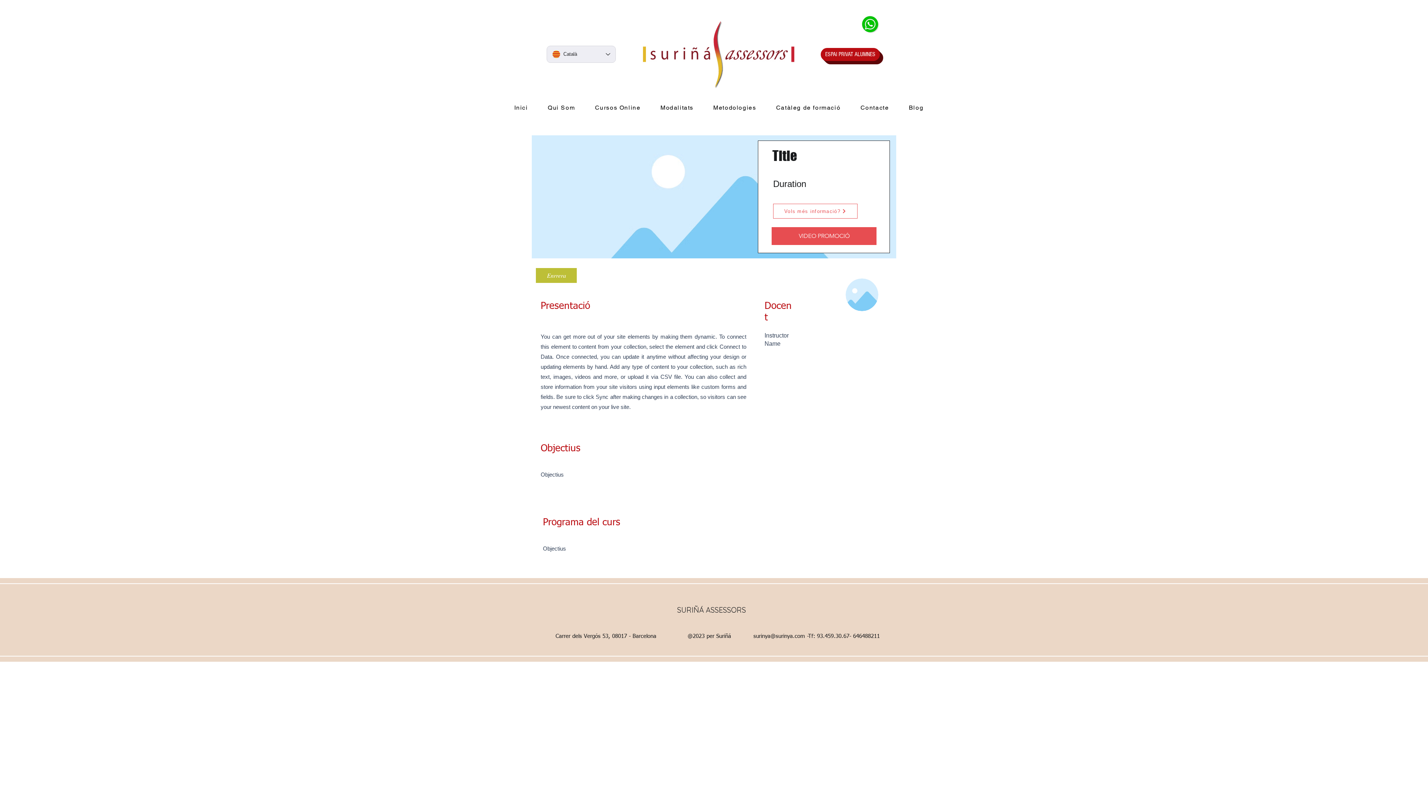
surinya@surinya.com (779, 636)
